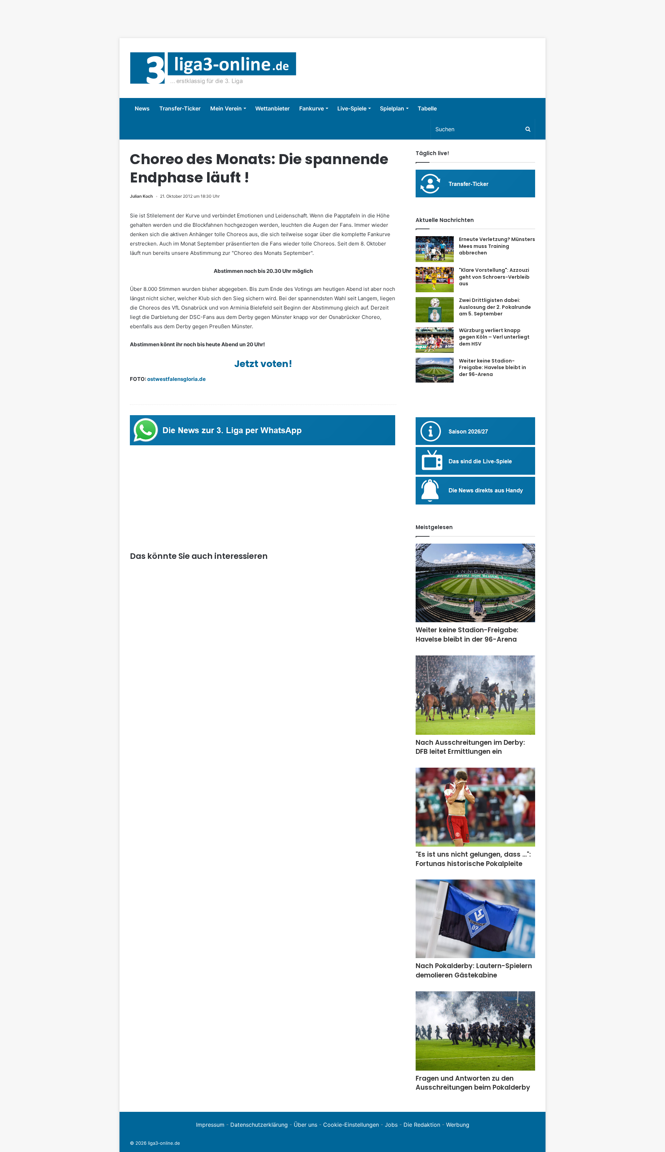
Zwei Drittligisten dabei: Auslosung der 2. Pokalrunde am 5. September (495, 307)
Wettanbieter (272, 108)
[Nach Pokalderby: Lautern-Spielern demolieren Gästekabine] (475, 918)
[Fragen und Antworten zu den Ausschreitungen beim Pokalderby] (475, 1031)
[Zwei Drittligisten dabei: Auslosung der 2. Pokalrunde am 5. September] (435, 309)
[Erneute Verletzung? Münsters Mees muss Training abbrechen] (435, 249)
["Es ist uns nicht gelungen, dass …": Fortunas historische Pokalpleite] (475, 807)
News (142, 108)
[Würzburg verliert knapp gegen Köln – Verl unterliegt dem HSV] (435, 340)
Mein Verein (226, 108)
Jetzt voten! (263, 363)
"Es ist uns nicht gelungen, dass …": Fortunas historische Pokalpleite (473, 859)
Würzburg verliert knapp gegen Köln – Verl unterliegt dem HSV (494, 337)
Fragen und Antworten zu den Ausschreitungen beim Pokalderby (473, 1083)
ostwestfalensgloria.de (176, 379)
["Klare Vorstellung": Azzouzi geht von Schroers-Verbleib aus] (435, 279)
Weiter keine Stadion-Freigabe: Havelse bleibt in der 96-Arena (492, 367)
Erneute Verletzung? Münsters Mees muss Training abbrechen (497, 246)
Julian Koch (141, 196)
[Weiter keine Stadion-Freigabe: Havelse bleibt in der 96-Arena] (435, 370)
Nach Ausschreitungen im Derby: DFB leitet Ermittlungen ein (470, 747)
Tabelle (427, 108)
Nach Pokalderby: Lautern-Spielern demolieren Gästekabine (474, 970)
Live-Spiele (351, 108)
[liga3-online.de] (213, 68)
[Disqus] (263, 928)
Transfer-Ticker (180, 108)
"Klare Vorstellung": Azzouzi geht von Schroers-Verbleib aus (494, 277)
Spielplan (392, 108)
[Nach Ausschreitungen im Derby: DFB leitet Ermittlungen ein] (475, 695)
